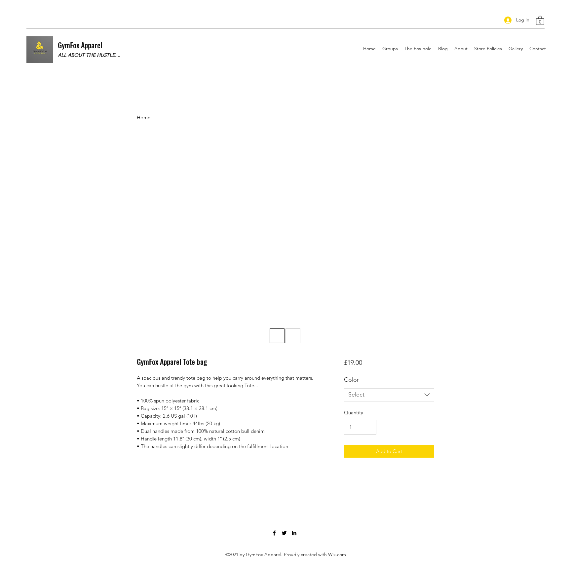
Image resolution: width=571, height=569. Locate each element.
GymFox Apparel (80, 45)
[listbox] (389, 394)
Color (351, 379)
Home (143, 117)
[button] (540, 20)
